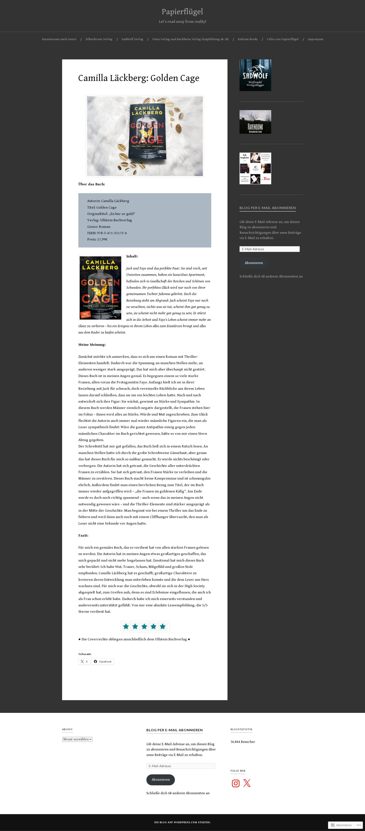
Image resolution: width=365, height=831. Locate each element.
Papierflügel (182, 11)
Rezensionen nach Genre (59, 39)
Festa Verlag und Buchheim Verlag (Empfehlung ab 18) (191, 39)
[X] (247, 783)
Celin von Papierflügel (283, 39)
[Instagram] (236, 783)
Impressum (315, 39)
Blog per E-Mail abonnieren (268, 208)
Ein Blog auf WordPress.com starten (182, 822)
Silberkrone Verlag (99, 39)
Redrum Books (248, 39)
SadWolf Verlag (132, 39)
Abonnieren (254, 263)
